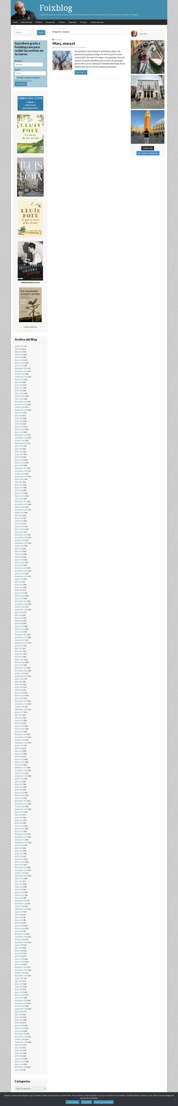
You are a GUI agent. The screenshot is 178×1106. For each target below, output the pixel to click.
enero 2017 (19, 665)
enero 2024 (19, 432)
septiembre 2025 (21, 377)
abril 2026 (19, 357)
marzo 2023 (19, 460)
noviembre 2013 (21, 770)
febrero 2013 (20, 795)
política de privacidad (23, 81)
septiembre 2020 (21, 543)
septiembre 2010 (21, 876)
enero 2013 (19, 798)
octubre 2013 (20, 773)
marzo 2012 (19, 826)
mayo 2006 (19, 1020)
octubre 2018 (20, 607)
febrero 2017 (20, 662)
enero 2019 (19, 599)
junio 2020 (19, 551)
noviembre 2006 (21, 1003)
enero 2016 (19, 698)
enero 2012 (19, 831)
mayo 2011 (19, 854)
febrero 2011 (20, 862)
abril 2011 (19, 856)
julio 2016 (18, 682)
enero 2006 (19, 1031)
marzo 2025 (19, 393)
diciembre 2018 (21, 601)
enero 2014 (19, 765)
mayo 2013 (19, 787)
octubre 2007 (20, 973)
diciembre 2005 (21, 1034)
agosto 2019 (19, 579)
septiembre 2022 (21, 477)
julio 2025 (18, 382)
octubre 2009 (20, 906)
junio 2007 (19, 984)
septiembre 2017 (21, 643)
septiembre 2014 (21, 743)
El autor (83, 22)
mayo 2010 (19, 887)
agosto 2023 (19, 446)
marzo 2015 (19, 726)
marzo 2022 (19, 493)
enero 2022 (19, 499)
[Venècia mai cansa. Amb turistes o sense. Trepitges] (147, 127)
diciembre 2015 (21, 701)
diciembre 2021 (21, 501)
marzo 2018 (19, 626)
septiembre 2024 (21, 410)
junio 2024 (19, 418)
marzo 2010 (19, 892)
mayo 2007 (19, 987)
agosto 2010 (19, 879)
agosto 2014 (19, 745)
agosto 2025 (19, 379)
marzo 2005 (19, 1059)
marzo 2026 (19, 360)
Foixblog (55, 8)
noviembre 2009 (21, 904)
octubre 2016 (20, 673)
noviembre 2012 (21, 804)
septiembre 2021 (21, 510)
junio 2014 (19, 751)
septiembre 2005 (21, 1042)
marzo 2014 (19, 759)
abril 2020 (19, 557)
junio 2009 (19, 917)
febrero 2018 (20, 629)
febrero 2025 (20, 396)
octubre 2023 (20, 441)
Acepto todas (72, 1102)
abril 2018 (19, 623)
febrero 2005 (20, 1062)
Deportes (72, 22)
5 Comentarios (80, 47)
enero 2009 (19, 931)
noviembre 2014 (21, 737)
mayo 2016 (19, 687)
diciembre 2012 (21, 801)
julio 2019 (18, 582)
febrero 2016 (20, 696)
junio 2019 (19, 585)
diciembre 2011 (21, 834)
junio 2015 (19, 718)
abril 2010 (19, 890)
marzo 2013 (19, 793)
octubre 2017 (20, 640)
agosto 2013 (19, 779)
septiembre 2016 (21, 676)
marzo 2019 (19, 593)
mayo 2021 (19, 521)
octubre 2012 (20, 806)
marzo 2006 (19, 1026)
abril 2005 (19, 1056)
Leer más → (81, 72)
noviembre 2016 (21, 671)
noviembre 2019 (21, 571)
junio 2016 (19, 684)
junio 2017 (19, 651)
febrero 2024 (20, 429)
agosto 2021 (19, 513)
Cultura (62, 22)
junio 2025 (19, 385)
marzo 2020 (19, 560)
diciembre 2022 (21, 468)
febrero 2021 (20, 529)
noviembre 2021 (21, 504)
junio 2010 (19, 884)
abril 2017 (19, 657)
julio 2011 (18, 848)
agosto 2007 (19, 978)
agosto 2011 (19, 845)
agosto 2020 (19, 546)
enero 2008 (19, 964)
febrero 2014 (20, 762)
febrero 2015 (20, 729)
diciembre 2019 (21, 568)
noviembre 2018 (21, 604)
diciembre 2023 (21, 435)
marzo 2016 (19, 693)
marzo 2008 (19, 959)
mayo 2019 (19, 587)
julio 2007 (18, 981)
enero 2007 (19, 998)
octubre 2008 (20, 940)
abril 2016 (19, 690)
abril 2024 (19, 424)
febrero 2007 (20, 995)
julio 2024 (18, 416)
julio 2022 (18, 482)
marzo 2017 (19, 660)
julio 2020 (18, 549)
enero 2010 (19, 898)
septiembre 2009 (21, 909)
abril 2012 (19, 823)
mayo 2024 (19, 421)
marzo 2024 (19, 427)
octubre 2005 (20, 1039)
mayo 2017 (19, 654)
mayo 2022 (19, 488)
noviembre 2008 (21, 937)
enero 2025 (19, 399)
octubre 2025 (20, 374)
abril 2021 (19, 524)
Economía (50, 22)
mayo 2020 (19, 554)
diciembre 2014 (21, 734)
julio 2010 (18, 881)
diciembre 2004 (21, 1067)
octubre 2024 (20, 407)
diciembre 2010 (21, 867)
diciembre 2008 (21, 934)
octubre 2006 (20, 1006)
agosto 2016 (19, 679)
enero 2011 (19, 865)
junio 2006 (19, 1017)
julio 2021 (18, 515)
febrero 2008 (20, 962)
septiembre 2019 (21, 576)
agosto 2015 (19, 712)
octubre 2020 (20, 540)
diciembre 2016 (21, 668)
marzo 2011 (19, 859)
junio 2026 (19, 352)
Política (39, 22)
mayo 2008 (19, 953)
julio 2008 (18, 948)
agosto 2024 (19, 413)
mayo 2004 (19, 1070)
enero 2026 (19, 366)
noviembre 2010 (21, 870)
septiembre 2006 (21, 1009)
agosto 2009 (19, 912)
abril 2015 (19, 723)
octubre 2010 (20, 873)
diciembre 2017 (21, 635)
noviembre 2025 (21, 371)
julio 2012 (18, 815)
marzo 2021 (19, 526)
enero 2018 (19, 632)
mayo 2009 (19, 920)
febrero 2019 (20, 596)
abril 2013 (19, 790)
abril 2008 (19, 956)
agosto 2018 (19, 612)
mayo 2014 (19, 754)
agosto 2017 (19, 646)
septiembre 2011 (21, 842)
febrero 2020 (20, 563)
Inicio (15, 22)
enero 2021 (19, 532)
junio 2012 (19, 818)
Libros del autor (97, 22)
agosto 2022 (19, 479)
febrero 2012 (20, 829)
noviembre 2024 (21, 405)
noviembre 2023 (21, 438)
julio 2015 (18, 715)
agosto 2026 (19, 346)
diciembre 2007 (21, 967)
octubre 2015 (20, 707)
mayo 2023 (19, 454)
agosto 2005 (19, 1045)
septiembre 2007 (21, 976)
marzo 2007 (19, 992)
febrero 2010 (20, 895)
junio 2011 (19, 851)
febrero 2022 (20, 496)
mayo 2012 (19, 820)
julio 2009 (18, 915)
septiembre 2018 (21, 610)
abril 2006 (19, 1023)
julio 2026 (18, 349)
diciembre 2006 (21, 1000)
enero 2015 (19, 732)
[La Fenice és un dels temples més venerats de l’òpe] (147, 92)
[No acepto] (174, 1099)
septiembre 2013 (21, 776)
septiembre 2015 (21, 709)
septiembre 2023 (21, 443)
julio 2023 (18, 449)
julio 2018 (18, 615)
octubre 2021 (20, 507)
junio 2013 (19, 784)
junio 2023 (19, 452)
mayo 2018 (19, 621)
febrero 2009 (20, 928)
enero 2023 (19, 465)
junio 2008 (19, 951)
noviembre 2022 (21, 471)
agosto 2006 (19, 1012)
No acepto (86, 1102)
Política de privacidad (104, 1102)
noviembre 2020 (21, 538)
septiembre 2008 (21, 942)
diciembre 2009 (21, 901)
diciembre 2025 (21, 368)
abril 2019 (19, 590)
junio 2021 (19, 518)
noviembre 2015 (21, 704)
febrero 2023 (20, 463)
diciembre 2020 (21, 535)
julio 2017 (18, 648)
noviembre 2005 (21, 1037)
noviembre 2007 (21, 970)
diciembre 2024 (21, 402)
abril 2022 (19, 490)
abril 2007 (19, 989)
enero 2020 (19, 565)
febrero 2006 (20, 1028)
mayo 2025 (19, 388)
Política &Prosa (30, 327)
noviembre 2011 (21, 837)
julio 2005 (18, 1048)
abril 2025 (19, 391)
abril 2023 (19, 457)
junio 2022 (19, 485)
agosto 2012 (19, 812)
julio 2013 (18, 782)
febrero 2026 (20, 363)
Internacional (26, 22)
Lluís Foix (58, 47)
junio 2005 (19, 1050)
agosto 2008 (19, 945)
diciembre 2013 (21, 768)
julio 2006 (18, 1014)
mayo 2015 (19, 721)
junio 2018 (19, 618)
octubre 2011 (20, 840)
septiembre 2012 (21, 809)
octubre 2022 (20, 474)
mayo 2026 (19, 355)
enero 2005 (19, 1064)
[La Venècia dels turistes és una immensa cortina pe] (147, 57)
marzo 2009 (19, 926)
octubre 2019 (20, 574)
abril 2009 (19, 923)
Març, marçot (64, 43)
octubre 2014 (20, 740)
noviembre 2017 (21, 637)
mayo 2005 (19, 1053)
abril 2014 (19, 757)
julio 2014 (18, 748)
